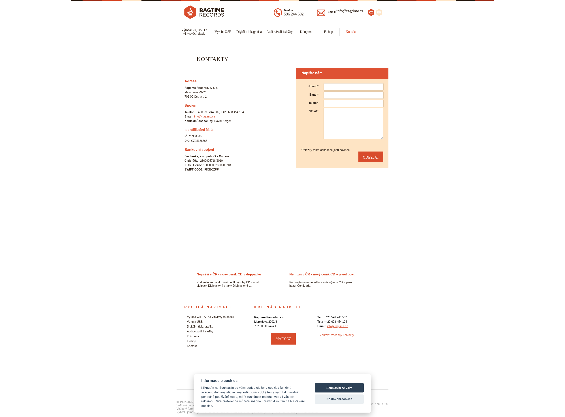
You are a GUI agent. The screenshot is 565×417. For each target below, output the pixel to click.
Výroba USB (223, 32)
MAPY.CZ (283, 339)
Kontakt (351, 32)
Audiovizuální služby (279, 32)
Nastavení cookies (339, 399)
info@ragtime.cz (349, 10)
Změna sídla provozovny (322, 274)
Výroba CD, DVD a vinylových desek (194, 31)
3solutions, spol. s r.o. (374, 404)
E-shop (328, 32)
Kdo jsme (306, 32)
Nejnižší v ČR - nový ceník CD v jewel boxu (244, 274)
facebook (376, 338)
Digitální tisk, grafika (249, 32)
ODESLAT (371, 157)
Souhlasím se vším (339, 388)
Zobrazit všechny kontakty (337, 335)
